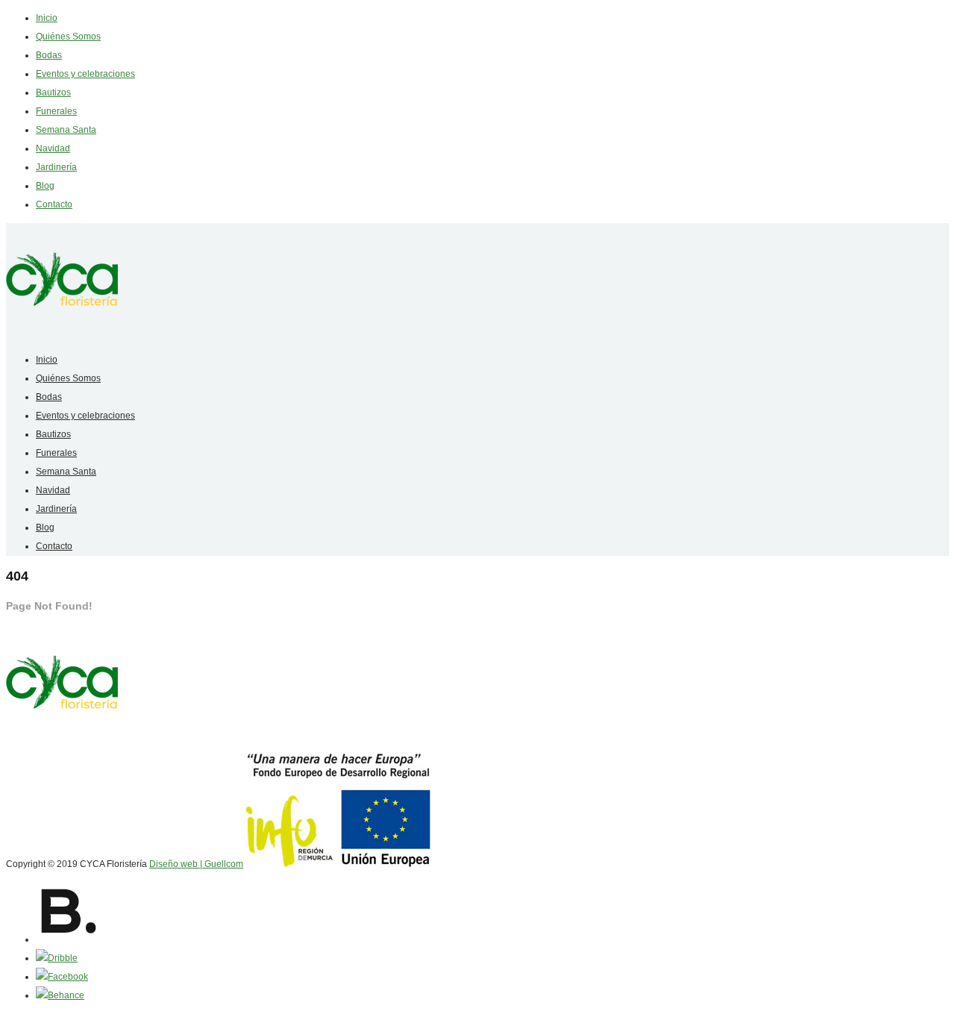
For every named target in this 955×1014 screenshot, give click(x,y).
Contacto (54, 204)
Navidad (53, 148)
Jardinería (56, 167)
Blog (45, 186)
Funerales (56, 111)
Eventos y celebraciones (85, 74)
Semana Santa (66, 130)
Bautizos (53, 92)
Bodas (49, 55)
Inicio (46, 18)
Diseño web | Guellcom (196, 864)
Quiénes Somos (68, 36)
